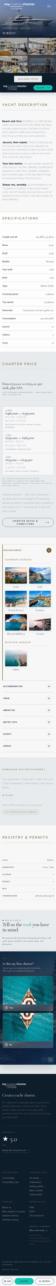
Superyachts (35, 1194)
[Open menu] (48, 6)
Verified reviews (10, 1220)
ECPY (32, 1211)
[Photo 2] (14, 46)
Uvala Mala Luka (10, 1182)
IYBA (31, 1207)
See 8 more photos (28, 79)
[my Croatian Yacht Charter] (20, 6)
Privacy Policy (10, 1269)
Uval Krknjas (8, 1178)
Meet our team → (38, 1230)
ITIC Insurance (36, 1215)
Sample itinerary (10, 1215)
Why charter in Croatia (13, 1211)
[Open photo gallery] (28, 18)
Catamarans (35, 1182)
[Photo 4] (14, 64)
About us (6, 1207)
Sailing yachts (36, 1186)
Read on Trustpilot (16, 1150)
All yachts (34, 1178)
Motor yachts (36, 1190)
